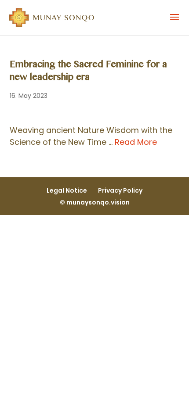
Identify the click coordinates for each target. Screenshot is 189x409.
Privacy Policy (120, 190)
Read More (136, 141)
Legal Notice (67, 190)
